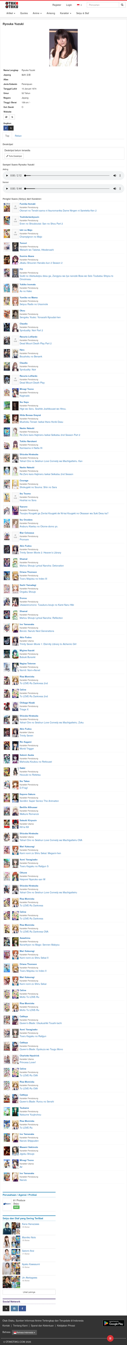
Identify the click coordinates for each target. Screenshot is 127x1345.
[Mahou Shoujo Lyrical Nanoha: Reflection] (6, 614)
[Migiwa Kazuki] (15, 654)
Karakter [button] (65, 13)
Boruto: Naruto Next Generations (37, 631)
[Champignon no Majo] (6, 233)
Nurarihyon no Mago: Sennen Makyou (40, 944)
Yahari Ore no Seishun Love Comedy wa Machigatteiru (48, 892)
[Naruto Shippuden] (6, 1137)
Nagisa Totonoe (28, 663)
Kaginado (25, 395)
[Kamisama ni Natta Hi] (6, 444)
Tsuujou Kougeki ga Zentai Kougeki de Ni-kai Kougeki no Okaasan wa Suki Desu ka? (64, 513)
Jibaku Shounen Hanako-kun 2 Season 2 (41, 262)
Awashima (25, 937)
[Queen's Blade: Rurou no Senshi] (6, 1098)
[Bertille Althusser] (15, 810)
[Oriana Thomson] (15, 575)
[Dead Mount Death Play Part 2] (6, 340)
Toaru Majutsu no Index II (33, 970)
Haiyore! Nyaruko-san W (32, 879)
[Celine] (15, 693)
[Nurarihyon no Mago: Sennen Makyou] (6, 941)
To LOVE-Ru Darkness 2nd (34, 683)
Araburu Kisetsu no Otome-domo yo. (39, 526)
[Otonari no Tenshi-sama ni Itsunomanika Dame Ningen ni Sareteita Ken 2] (6, 207)
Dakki (22, 768)
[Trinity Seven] (6, 732)
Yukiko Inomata (28, 284)
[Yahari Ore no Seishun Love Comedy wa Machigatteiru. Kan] (6, 457)
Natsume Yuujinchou (30, 1114)
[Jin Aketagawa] (7, 1282)
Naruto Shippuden (29, 1140)
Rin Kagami (26, 741)
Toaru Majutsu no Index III (33, 578)
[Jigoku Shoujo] (6, 1150)
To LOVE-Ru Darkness (31, 905)
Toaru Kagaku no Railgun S (34, 866)
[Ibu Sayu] (15, 405)
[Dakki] (15, 771)
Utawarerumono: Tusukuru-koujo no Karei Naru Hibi (47, 604)
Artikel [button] (10, 13)
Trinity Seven (26, 735)
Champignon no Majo (31, 236)
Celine (23, 689)
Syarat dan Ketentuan (42, 1325)
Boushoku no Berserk (31, 356)
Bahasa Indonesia (25, 1332)
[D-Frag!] (6, 784)
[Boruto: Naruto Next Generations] (6, 627)
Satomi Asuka (27, 754)
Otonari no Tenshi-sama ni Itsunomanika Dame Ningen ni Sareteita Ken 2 (58, 210)
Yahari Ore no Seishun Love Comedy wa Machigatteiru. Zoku (52, 722)
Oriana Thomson (28, 571)
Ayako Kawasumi (31, 1264)
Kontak (6, 1325)
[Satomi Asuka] (15, 758)
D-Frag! (24, 787)
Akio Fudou (26, 545)
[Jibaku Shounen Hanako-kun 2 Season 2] (6, 259)
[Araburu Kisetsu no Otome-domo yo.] (6, 523)
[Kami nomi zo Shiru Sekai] (6, 980)
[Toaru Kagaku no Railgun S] (6, 863)
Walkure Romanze (29, 814)
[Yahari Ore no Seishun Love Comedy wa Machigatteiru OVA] (6, 836)
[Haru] (15, 353)
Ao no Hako (26, 291)
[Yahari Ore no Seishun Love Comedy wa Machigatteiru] (6, 888)
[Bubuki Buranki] (6, 653)
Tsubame (24, 1107)
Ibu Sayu (24, 402)
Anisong (51, 13)
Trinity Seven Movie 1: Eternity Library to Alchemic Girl (48, 644)
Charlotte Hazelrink (29, 1055)
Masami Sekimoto (29, 1147)
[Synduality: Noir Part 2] (6, 326)
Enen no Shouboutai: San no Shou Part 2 (41, 223)
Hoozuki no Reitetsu (30, 774)
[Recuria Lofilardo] (15, 340)
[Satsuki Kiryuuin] (15, 823)
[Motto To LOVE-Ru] (6, 993)
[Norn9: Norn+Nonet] (6, 666)
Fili (21, 269)
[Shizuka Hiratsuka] (15, 457)
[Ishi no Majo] (15, 233)
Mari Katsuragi (27, 846)
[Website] (6, 116)
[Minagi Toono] (15, 392)
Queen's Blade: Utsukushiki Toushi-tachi (41, 1023)
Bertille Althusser (28, 807)
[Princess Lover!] (6, 1059)
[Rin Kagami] (15, 745)
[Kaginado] (6, 391)
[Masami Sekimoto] (15, 1150)
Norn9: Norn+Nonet (30, 670)
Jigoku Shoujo (27, 1153)
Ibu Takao (25, 781)
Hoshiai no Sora (28, 500)
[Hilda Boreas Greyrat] (15, 418)
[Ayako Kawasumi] (7, 1268)
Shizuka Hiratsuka (29, 454)
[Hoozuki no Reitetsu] (6, 771)
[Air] (6, 1163)
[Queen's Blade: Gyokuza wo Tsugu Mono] (6, 1046)
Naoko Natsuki (27, 428)
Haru (22, 349)
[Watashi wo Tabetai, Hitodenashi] (6, 246)
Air (21, 1166)
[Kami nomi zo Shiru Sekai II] (6, 954)
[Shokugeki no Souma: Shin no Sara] (6, 484)
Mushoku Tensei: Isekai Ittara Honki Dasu (41, 421)
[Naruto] (6, 1176)
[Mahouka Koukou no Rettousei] (6, 758)
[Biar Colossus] (15, 536)
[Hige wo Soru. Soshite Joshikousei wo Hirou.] (6, 405)
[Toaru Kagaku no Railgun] (6, 1032)
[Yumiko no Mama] (15, 301)
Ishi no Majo (26, 229)
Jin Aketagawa (29, 1277)
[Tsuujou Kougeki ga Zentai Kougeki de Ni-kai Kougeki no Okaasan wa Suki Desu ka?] (6, 509)
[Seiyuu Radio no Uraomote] (6, 300)
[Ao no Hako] (6, 287)
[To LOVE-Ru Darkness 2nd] (6, 680)
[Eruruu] (15, 601)
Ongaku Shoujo (28, 591)
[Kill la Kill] (6, 823)
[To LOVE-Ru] (6, 1124)
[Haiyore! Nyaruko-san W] (6, 875)
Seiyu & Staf (82, 13)
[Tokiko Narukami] (15, 444)
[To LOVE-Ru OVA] (6, 1072)
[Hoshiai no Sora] (6, 497)
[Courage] (15, 484)
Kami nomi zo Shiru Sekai (33, 983)
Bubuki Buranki (27, 657)
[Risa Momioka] (15, 680)
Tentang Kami (20, 1325)
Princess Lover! (28, 1062)
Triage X (24, 709)
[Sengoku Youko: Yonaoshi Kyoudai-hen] (6, 313)
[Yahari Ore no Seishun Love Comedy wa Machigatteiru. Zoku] (6, 719)
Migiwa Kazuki (27, 650)
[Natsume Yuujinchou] (6, 1111)
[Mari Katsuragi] (15, 850)
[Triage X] (6, 705)
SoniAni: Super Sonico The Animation (39, 800)
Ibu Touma (25, 493)
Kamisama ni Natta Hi (31, 448)
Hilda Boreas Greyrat (30, 415)
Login (69, 4)
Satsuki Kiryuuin (28, 820)
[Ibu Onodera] (15, 523)
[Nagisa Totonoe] (15, 667)
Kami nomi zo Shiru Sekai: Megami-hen (40, 853)
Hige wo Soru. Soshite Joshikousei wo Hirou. (43, 408)
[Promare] (6, 536)
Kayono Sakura (27, 794)
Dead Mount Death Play (32, 382)
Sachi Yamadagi (28, 585)
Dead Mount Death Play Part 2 (36, 343)
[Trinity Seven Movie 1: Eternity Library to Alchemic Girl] (6, 640)
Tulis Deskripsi (15, 156)
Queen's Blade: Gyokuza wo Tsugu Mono (41, 1049)
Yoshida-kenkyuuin (29, 216)
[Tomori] (15, 246)
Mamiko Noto (29, 1237)
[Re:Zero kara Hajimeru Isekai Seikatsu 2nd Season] (6, 470)
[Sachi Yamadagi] (15, 588)
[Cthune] (15, 876)
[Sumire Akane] (15, 259)
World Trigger (27, 748)
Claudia (23, 323)
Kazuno (23, 506)
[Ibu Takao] (15, 784)
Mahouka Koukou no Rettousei (36, 761)
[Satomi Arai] (7, 1255)
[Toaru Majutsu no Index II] (6, 967)
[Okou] (15, 314)
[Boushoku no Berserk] (6, 353)
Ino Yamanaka (27, 624)
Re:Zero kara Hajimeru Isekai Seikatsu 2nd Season (46, 474)
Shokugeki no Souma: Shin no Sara (38, 487)
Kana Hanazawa (30, 1224)
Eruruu (23, 598)
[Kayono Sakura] (15, 797)
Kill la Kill (24, 827)
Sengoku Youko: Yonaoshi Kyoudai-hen (40, 317)
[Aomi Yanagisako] (15, 863)
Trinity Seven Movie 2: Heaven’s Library (40, 552)
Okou (22, 310)
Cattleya (24, 1016)
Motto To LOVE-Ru (29, 997)
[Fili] (15, 272)
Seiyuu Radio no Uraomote (34, 304)
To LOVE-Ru (26, 1127)
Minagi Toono (27, 388)
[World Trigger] (6, 745)
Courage (24, 480)
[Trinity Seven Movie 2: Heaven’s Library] (6, 549)
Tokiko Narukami (28, 441)
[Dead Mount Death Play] (6, 379)
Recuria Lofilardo (28, 336)
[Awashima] (15, 941)
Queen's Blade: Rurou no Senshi (37, 1101)
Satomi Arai (28, 1250)
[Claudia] (15, 327)
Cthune (23, 872)
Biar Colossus (27, 532)
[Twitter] (12, 116)
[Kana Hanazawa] (7, 1228)
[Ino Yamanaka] (15, 627)
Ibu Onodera (26, 519)
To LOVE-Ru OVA (29, 1075)
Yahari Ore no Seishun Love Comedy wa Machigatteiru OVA (51, 840)
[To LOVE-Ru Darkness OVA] (6, 928)
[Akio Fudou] (15, 549)
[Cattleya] (15, 1020)
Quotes (24, 13)
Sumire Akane (27, 256)
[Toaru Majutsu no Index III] (6, 575)
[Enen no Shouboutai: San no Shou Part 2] (6, 220)
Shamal (23, 558)
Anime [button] (36, 13)
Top (7, 135)
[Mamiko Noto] (7, 1242)
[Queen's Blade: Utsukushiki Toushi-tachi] (6, 1019)
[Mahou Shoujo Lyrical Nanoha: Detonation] (6, 562)
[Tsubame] (15, 1111)
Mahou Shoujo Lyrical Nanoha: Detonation (42, 565)
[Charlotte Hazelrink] (15, 1059)
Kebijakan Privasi (66, 1325)
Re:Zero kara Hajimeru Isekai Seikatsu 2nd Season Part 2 (50, 434)
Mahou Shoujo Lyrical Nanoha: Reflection (41, 617)
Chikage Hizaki (27, 702)
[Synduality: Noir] (6, 366)
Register (56, 4)
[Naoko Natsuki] (15, 431)
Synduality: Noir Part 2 (31, 330)
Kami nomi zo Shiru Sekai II (34, 957)
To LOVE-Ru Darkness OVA (34, 931)
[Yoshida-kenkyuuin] (15, 220)
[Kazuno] (15, 510)
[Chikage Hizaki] (15, 706)
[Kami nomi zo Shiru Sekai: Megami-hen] (6, 849)
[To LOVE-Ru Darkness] (6, 902)
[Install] (114, 1323)
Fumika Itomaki (28, 203)
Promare (24, 539)
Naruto (23, 1180)
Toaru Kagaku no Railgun (33, 1036)
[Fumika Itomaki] (15, 207)
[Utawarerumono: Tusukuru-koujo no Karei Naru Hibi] (6, 601)
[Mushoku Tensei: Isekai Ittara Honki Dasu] (6, 418)
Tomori (23, 243)
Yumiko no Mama (29, 297)
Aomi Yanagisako (29, 859)
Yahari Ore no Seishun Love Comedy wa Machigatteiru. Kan (51, 461)
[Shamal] (15, 562)
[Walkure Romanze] (6, 810)
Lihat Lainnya (29, 1292)
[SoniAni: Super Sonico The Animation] (6, 797)
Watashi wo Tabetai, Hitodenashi (37, 249)
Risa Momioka (27, 676)
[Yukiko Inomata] (15, 288)
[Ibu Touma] (15, 497)
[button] (79, 5)
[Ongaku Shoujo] (6, 588)
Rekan (18, 135)
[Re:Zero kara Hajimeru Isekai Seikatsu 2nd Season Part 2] (6, 431)
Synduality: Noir (28, 369)
